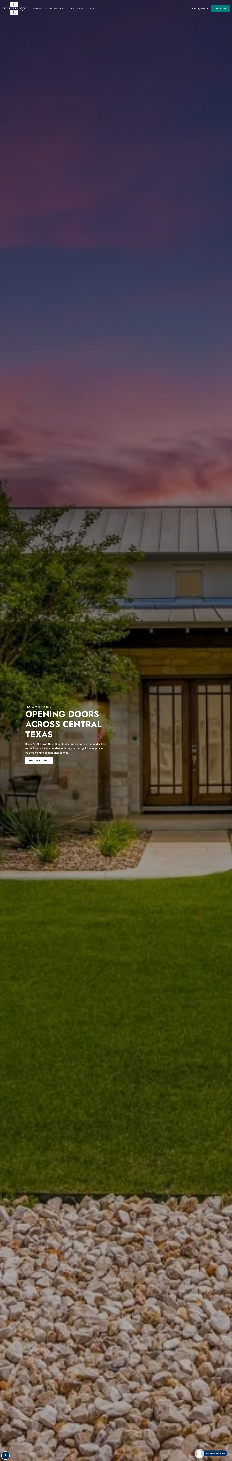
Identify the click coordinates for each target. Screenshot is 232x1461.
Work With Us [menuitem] (39, 8)
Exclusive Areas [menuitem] (57, 8)
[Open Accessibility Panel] (5, 1455)
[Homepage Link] (14, 8)
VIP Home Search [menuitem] (75, 8)
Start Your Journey (39, 760)
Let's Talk (221, 8)
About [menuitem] (89, 8)
